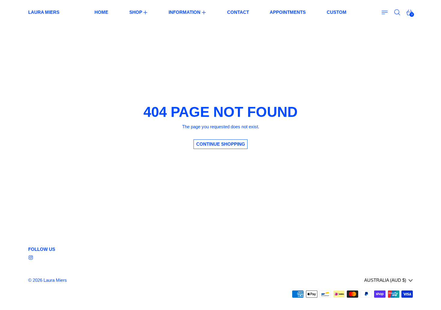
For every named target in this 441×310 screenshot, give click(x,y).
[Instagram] (30, 257)
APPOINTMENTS (288, 12)
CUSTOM (336, 12)
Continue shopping (220, 144)
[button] (397, 12)
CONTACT (238, 12)
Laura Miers (55, 280)
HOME (101, 12)
